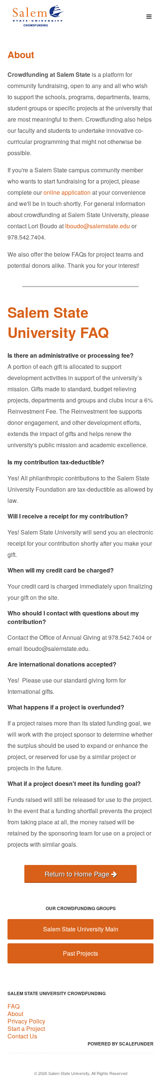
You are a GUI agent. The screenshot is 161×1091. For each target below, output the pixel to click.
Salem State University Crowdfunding (56, 993)
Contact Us (22, 1036)
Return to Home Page (78, 873)
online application (67, 192)
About (15, 1013)
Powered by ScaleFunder (121, 1043)
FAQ (13, 1006)
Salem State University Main (80, 929)
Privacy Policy (26, 1021)
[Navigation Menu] (149, 17)
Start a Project (26, 1028)
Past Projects (80, 953)
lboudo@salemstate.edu (97, 226)
